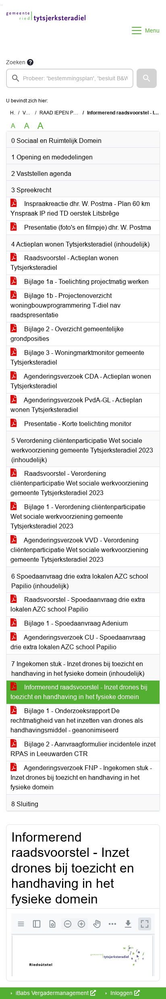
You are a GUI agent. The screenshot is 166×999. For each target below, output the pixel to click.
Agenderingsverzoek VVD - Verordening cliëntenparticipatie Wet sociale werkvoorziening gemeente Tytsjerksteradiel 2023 (79, 550)
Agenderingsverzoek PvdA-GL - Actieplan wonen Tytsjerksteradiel (76, 405)
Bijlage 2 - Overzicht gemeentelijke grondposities (67, 334)
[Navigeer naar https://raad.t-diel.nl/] (45, 30)
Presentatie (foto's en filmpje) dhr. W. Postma (87, 227)
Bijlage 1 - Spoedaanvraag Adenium (75, 623)
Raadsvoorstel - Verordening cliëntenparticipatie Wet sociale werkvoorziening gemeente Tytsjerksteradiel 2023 (79, 483)
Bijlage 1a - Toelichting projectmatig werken (86, 281)
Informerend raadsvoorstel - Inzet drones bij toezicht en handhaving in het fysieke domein (78, 692)
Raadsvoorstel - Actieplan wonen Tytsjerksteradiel (64, 263)
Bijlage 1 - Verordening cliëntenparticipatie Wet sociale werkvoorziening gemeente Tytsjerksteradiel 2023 (77, 517)
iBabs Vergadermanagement (52, 993)
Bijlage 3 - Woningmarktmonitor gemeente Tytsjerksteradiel (77, 357)
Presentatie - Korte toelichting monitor (77, 423)
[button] (147, 78)
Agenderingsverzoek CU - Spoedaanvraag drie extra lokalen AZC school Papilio (77, 642)
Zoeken (15, 62)
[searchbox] (69, 78)
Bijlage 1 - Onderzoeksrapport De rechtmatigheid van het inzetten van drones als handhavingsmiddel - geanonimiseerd (76, 720)
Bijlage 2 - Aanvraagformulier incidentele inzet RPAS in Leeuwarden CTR (83, 749)
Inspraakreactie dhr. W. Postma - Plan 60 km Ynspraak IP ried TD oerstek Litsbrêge (80, 208)
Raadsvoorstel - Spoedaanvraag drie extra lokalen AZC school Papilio (77, 604)
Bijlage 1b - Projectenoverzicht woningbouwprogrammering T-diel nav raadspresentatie (65, 305)
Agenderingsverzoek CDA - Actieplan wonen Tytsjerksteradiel (80, 381)
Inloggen (121, 993)
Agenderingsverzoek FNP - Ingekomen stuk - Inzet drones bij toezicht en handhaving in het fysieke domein (81, 778)
